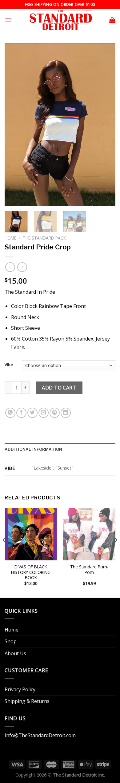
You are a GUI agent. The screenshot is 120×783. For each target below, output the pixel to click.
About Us (15, 653)
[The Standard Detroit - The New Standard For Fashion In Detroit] (60, 20)
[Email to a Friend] (43, 413)
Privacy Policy (20, 689)
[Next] (105, 124)
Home (10, 238)
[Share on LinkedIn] (66, 413)
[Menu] (8, 19)
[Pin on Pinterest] (55, 413)
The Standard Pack (44, 238)
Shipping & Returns (27, 701)
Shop (11, 641)
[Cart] (112, 20)
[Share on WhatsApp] (10, 413)
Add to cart (59, 387)
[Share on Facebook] (21, 413)
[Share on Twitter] (32, 413)
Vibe (9, 365)
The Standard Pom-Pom (89, 569)
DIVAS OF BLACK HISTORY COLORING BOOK (30, 572)
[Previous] (14, 124)
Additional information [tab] (33, 449)
